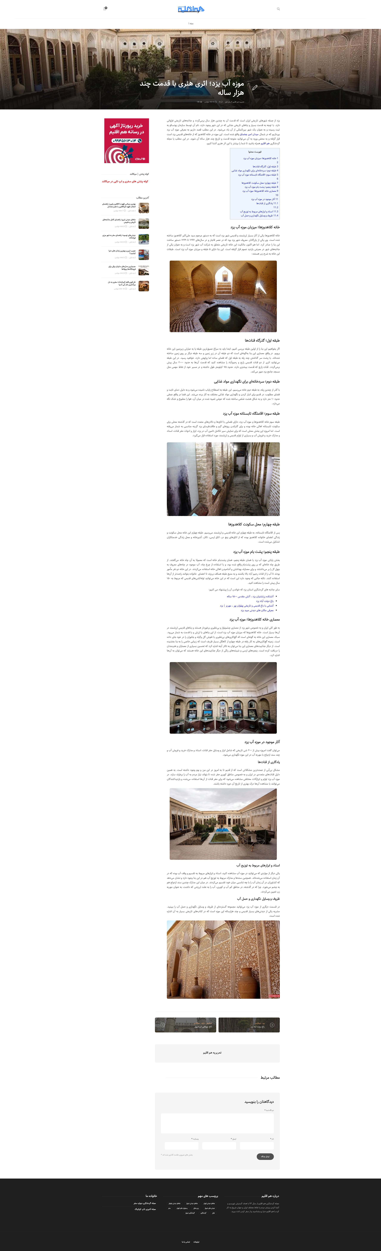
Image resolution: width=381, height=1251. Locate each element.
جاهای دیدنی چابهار (174, 1203)
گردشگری (203, 1213)
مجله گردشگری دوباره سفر (145, 1203)
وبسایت (195, 1139)
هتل (213, 1213)
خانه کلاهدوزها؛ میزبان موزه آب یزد (260, 158)
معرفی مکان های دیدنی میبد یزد (257, 610)
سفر (169, 1208)
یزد (243, 75)
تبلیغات (196, 1242)
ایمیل (233, 1139)
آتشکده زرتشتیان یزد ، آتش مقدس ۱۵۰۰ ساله (250, 596)
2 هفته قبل (132, 210)
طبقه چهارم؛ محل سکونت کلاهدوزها (260, 183)
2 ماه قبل (132, 226)
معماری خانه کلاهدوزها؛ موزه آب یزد (260, 191)
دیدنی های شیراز (210, 1208)
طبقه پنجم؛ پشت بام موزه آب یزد (261, 187)
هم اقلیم (265, 143)
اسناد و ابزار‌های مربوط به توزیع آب (259, 211)
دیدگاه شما (269, 1110)
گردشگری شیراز (190, 1213)
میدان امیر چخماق (249, 134)
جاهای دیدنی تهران (209, 1203)
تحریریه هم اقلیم (238, 101)
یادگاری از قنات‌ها (267, 203)
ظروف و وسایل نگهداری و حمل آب (259, 215)
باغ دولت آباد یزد (265, 601)
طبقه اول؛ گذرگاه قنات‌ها (265, 166)
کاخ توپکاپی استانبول (203, 1027)
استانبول (209, 1023)
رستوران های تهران (182, 1208)
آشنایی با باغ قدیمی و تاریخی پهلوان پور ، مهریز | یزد (247, 606)
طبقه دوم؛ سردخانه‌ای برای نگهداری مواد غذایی (255, 170)
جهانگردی (196, 1023)
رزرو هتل (196, 1208)
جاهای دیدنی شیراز (192, 1203)
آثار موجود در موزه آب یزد (264, 199)
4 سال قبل (228, 101)
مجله (191, 23)
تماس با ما (186, 1242)
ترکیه (203, 1023)
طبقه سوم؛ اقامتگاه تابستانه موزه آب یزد (258, 175)
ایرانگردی (237, 75)
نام (272, 1139)
